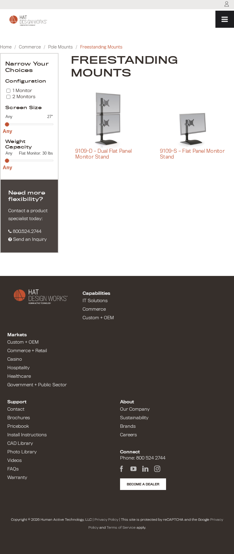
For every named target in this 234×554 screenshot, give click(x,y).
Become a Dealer (143, 484)
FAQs (13, 468)
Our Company (135, 409)
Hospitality (18, 367)
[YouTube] (133, 469)
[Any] (7, 124)
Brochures (18, 417)
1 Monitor (22, 90)
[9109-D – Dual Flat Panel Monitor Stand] (110, 120)
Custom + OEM (98, 317)
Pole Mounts (60, 47)
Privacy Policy (106, 519)
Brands (128, 426)
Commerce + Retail (27, 350)
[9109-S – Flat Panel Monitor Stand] (194, 120)
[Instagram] (157, 469)
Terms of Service (121, 527)
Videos (14, 460)
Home (6, 47)
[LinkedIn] (145, 469)
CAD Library (20, 443)
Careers (128, 434)
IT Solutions (95, 300)
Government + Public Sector (37, 384)
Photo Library (22, 451)
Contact (15, 409)
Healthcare (19, 376)
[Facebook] (122, 469)
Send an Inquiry (29, 239)
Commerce (30, 47)
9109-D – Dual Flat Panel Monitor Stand (103, 154)
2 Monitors (23, 96)
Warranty (17, 477)
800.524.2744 (26, 231)
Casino (14, 359)
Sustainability (134, 417)
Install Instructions (27, 434)
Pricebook (18, 426)
